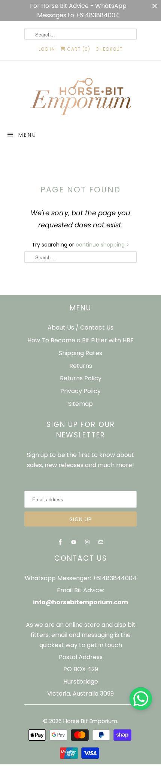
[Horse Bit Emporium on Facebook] (60, 542)
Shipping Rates (80, 353)
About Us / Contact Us (80, 327)
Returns (80, 366)
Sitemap (80, 403)
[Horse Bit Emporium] (80, 98)
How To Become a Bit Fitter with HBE (80, 340)
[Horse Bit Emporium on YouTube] (74, 542)
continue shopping (101, 244)
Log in (47, 49)
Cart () (78, 49)
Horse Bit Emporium (90, 721)
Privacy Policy (80, 391)
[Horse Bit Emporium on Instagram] (87, 542)
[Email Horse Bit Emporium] (101, 542)
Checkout (109, 49)
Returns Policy (80, 378)
